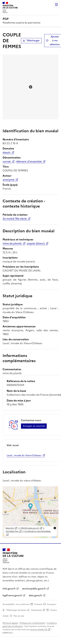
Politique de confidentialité (32, 623)
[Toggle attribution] (55, 528)
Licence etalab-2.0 (38, 629)
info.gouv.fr (9, 588)
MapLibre (10, 528)
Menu (56, 4)
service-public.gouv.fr (34, 588)
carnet (7, 161)
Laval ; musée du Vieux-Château (24, 455)
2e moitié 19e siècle (15, 218)
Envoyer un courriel (34, 426)
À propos (51, 604)
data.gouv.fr (35, 595)
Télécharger (33, 40)
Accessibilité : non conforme (16, 604)
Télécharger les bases (16, 610)
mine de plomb (12, 243)
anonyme (8, 179)
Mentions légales (10, 623)
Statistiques (36, 610)
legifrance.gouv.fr (12, 595)
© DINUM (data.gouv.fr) (29, 528)
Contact (38, 604)
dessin (6, 152)
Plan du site (19, 615)
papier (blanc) (36, 243)
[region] (30, 512)
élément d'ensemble (29, 161)
